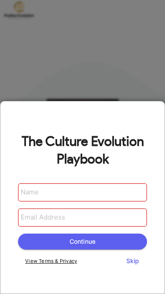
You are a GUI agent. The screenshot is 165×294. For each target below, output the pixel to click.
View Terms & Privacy (51, 261)
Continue (83, 241)
